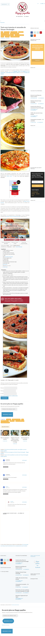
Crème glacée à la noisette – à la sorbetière (37, 120)
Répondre (24, 460)
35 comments (41, 98)
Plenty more (9, 176)
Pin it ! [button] (17, 239)
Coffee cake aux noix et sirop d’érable (36, 113)
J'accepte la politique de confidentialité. (10, 396)
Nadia (7, 486)
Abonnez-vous (7, 414)
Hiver (33, 195)
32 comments (40, 122)
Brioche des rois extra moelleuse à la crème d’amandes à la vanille (22, 590)
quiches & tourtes (14, 33)
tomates (7, 36)
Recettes (33, 193)
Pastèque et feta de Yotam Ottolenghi (36, 101)
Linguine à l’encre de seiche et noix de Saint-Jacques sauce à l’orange (15, 440)
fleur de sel (5, 264)
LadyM (8, 38)
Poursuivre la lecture (5, 625)
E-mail (2, 393)
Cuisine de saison (16, 419)
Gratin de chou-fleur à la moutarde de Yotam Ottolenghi (37, 107)
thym (2, 36)
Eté (22, 419)
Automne (8, 419)
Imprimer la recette (9, 239)
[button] (13, 234)
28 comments (18, 599)
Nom (2, 390)
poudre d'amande (5, 33)
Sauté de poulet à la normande (25, 438)
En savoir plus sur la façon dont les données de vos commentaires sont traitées (14, 545)
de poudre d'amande (9, 256)
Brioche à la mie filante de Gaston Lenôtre (36, 96)
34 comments (33, 116)
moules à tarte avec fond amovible (13, 216)
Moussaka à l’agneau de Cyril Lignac (22, 596)
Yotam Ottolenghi (15, 36)
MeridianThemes (15, 604)
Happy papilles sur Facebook (35, 556)
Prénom (2, 388)
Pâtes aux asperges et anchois (5, 438)
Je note (23, 239)
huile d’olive (5, 266)
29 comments (26, 592)
